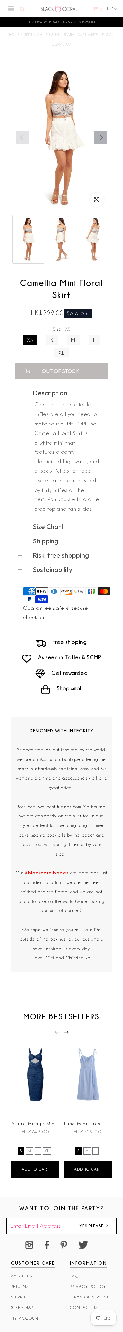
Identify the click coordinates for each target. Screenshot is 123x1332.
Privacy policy (88, 1286)
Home (14, 35)
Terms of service (90, 1297)
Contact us (84, 1307)
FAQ (74, 1276)
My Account (26, 1318)
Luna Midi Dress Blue (88, 1123)
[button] (100, 137)
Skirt (28, 35)
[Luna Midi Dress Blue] (88, 1077)
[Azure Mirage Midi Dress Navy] (35, 1077)
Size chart (23, 1307)
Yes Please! (92, 1225)
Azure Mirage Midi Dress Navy (35, 1123)
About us (21, 1276)
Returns (20, 1286)
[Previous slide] (57, 1032)
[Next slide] (66, 1032)
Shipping (21, 1297)
